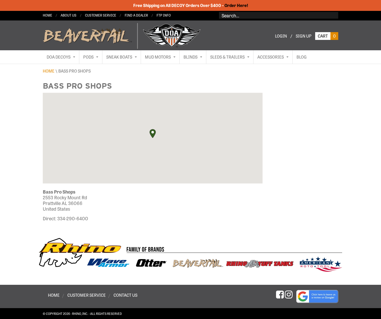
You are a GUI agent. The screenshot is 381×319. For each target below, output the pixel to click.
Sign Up (304, 36)
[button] (153, 133)
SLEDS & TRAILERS (227, 57)
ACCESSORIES (270, 57)
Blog (302, 57)
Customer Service (100, 15)
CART (327, 36)
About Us (68, 15)
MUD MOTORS (158, 57)
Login (281, 36)
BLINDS (190, 57)
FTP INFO (164, 15)
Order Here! (236, 5)
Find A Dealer (136, 15)
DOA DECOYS (58, 57)
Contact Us (125, 295)
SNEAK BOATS (119, 57)
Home (47, 15)
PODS (88, 57)
